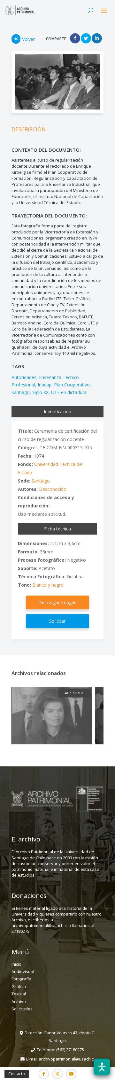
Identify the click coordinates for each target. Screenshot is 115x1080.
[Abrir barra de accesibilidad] (102, 1067)
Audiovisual (23, 971)
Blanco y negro (48, 585)
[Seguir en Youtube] (71, 1074)
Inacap (44, 385)
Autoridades (24, 377)
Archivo (19, 1001)
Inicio (16, 964)
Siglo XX (40, 392)
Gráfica (19, 986)
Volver (28, 39)
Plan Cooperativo (72, 385)
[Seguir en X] (57, 1074)
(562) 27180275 (70, 1050)
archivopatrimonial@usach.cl (67, 1059)
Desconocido (52, 489)
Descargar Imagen (57, 602)
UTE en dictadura (69, 392)
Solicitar (57, 621)
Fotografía (21, 979)
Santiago (21, 392)
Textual (19, 994)
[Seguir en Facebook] (44, 1074)
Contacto (16, 1073)
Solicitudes (22, 1009)
